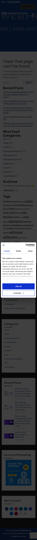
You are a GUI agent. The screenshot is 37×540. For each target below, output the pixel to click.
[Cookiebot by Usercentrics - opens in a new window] (26, 245)
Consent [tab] (7, 251)
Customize (17, 293)
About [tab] (30, 251)
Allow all (18, 286)
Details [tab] (18, 251)
